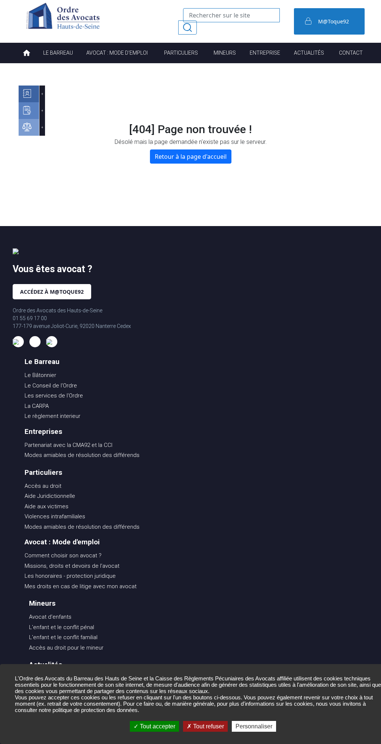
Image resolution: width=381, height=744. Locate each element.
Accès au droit (43, 486)
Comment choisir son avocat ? (63, 555)
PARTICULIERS (181, 53)
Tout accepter (156, 726)
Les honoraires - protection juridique (70, 576)
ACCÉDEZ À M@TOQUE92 (52, 291)
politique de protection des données (95, 710)
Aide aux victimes (46, 506)
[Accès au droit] (28, 127)
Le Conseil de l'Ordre (51, 385)
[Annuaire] (28, 94)
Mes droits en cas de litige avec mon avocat (81, 586)
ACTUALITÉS (309, 53)
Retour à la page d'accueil (191, 156)
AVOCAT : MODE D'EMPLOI (117, 53)
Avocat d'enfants (50, 616)
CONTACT (351, 53)
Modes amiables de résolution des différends (82, 455)
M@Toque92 (333, 21)
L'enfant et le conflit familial (63, 637)
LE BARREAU (58, 53)
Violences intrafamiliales (55, 516)
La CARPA (37, 406)
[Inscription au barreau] (28, 110)
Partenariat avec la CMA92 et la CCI (68, 445)
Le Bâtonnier (40, 375)
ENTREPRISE (265, 53)
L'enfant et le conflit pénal (61, 627)
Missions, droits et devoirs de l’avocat (72, 566)
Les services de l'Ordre (54, 395)
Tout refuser (208, 726)
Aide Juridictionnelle (50, 496)
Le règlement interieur (52, 416)
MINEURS (225, 53)
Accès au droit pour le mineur (66, 647)
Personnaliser (254, 726)
